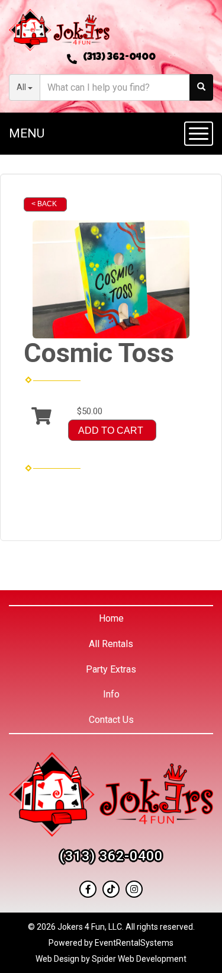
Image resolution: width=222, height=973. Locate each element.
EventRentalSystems (134, 943)
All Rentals (111, 643)
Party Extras (111, 669)
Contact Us (111, 719)
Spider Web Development (139, 959)
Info (111, 694)
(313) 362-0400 (119, 58)
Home (111, 618)
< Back (44, 204)
